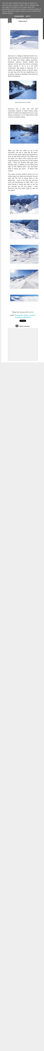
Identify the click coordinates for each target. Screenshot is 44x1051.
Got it (28, 16)
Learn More (19, 16)
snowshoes (18, 317)
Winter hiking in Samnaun (23, 20)
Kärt (32, 312)
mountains (32, 315)
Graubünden (19, 315)
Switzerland (27, 317)
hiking (26, 315)
